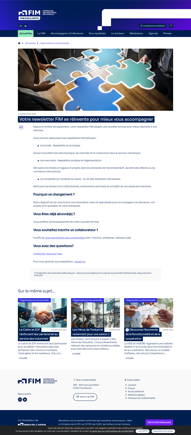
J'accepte (142, 431)
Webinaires (136, 33)
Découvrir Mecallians (159, 423)
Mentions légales (136, 395)
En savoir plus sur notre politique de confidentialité (112, 431)
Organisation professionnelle (54, 43)
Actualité (23, 358)
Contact (132, 385)
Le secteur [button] (117, 33)
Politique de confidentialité (141, 398)
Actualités (25, 33)
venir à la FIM (86, 397)
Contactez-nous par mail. (48, 254)
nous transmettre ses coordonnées (65, 238)
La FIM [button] (41, 33)
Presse (167, 33)
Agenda (153, 33)
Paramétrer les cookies (163, 431)
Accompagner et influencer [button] (67, 33)
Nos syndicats (97, 33)
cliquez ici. (80, 261)
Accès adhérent (136, 391)
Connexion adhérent (153, 26)
